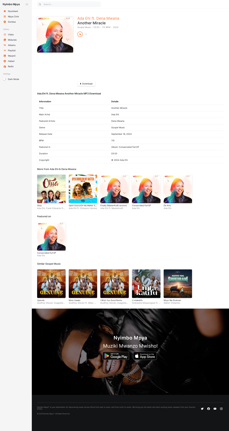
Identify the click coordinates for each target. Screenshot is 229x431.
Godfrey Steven (45, 303)
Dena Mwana (107, 18)
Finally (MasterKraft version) (113, 205)
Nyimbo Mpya (11, 4)
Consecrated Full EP (141, 205)
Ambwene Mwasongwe (143, 303)
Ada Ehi (84, 18)
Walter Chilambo (172, 303)
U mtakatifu (137, 300)
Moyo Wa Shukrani (172, 300)
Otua (39, 205)
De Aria (167, 205)
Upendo (41, 300)
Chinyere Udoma (88, 208)
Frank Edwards (53, 208)
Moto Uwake (74, 300)
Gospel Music (84, 27)
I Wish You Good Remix (111, 300)
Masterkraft (117, 208)
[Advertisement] (143, 58)
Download (87, 83)
